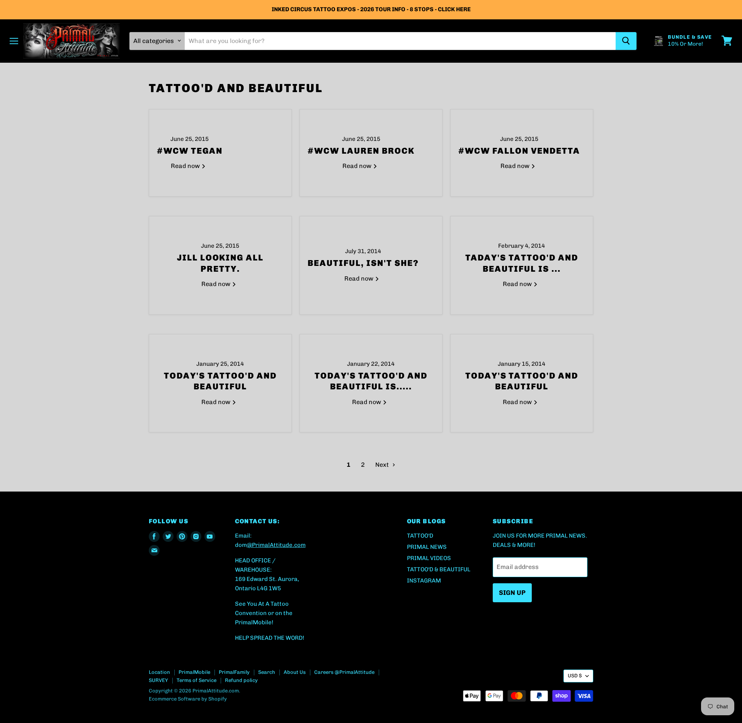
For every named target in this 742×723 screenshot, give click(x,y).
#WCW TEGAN (190, 151)
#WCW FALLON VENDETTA (519, 151)
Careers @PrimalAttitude (344, 672)
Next (382, 464)
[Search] (626, 41)
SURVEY (158, 680)
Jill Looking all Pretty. (220, 263)
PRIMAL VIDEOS (429, 558)
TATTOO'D (420, 535)
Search (266, 672)
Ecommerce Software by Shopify (188, 699)
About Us (295, 672)
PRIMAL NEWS (427, 546)
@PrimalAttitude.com (276, 544)
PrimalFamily (234, 672)
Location (159, 672)
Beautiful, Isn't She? (363, 263)
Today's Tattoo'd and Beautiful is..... (371, 381)
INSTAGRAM (424, 580)
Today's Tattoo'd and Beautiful (220, 381)
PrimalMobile (194, 672)
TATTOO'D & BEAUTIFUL (438, 569)
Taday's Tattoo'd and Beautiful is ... (521, 263)
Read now (186, 166)
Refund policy (241, 680)
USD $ (575, 675)
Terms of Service (196, 680)
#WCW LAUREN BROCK (361, 151)
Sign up (512, 592)
